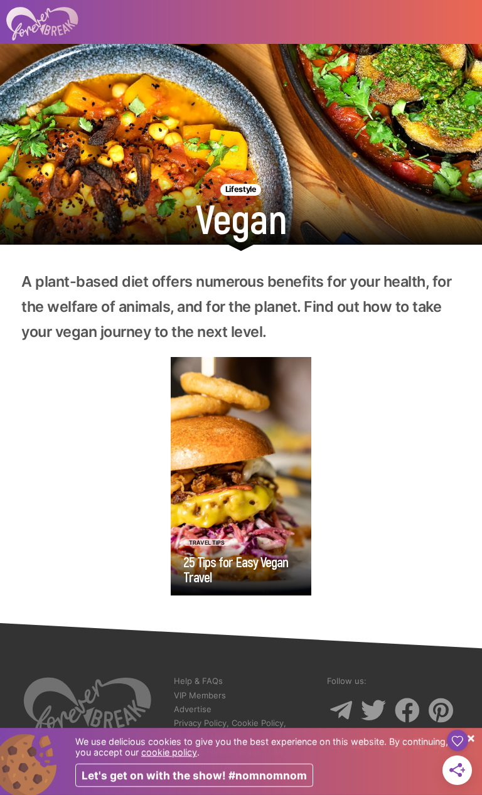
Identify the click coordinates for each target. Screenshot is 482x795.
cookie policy (169, 752)
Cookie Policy (258, 723)
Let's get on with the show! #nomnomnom (194, 775)
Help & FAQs (198, 681)
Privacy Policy (200, 723)
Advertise (193, 709)
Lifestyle (241, 189)
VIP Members (200, 695)
